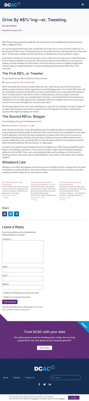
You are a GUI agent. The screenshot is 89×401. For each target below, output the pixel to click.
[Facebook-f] (39, 384)
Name (5, 267)
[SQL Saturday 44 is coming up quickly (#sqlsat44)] (73, 191)
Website (5, 284)
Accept (73, 398)
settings (62, 399)
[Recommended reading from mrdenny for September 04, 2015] (45, 191)
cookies (34, 399)
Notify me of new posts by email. (17, 297)
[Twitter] (44, 384)
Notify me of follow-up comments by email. (21, 293)
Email (5, 275)
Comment (7, 239)
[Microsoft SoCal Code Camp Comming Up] (16, 190)
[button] (83, 4)
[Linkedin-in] (49, 384)
